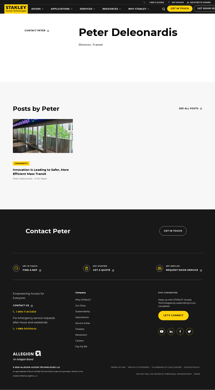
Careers (79, 341)
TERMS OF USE (118, 367)
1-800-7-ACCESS (26, 312)
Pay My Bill (81, 347)
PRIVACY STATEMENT (139, 367)
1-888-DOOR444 (26, 329)
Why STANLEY (83, 300)
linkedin (170, 331)
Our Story (80, 306)
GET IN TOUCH (173, 231)
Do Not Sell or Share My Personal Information (164, 374)
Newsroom (81, 335)
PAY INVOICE (178, 2)
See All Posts (188, 108)
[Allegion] (49, 356)
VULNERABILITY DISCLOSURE (167, 367)
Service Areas (82, 323)
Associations (82, 317)
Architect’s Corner (200, 2)
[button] (37, 9)
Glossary (79, 329)
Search (163, 9)
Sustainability (82, 311)
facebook (180, 331)
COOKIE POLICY (192, 367)
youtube (161, 331)
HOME (197, 374)
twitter (189, 331)
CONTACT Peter (35, 31)
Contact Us (21, 305)
